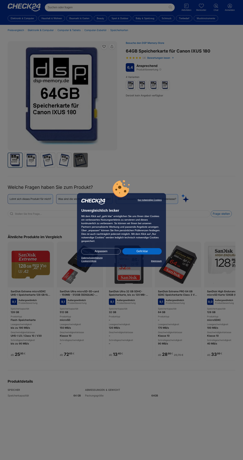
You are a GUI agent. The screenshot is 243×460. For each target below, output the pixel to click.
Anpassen (101, 251)
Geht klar (142, 251)
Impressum (156, 261)
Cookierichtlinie (88, 261)
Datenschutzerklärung (92, 258)
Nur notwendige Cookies (150, 200)
